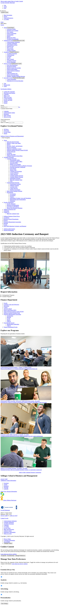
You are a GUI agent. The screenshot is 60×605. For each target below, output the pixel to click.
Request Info (7, 85)
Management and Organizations (18, 199)
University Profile (11, 29)
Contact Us (6, 212)
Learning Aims (13, 187)
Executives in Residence (13, 206)
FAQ (11, 181)
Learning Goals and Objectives (11, 304)
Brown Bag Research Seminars (14, 208)
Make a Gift (7, 96)
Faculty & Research (9, 202)
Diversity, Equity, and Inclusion (14, 146)
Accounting (13, 194)
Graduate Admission (12, 43)
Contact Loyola (4, 518)
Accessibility (7, 541)
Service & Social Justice (13, 75)
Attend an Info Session (9, 229)
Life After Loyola (8, 78)
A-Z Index (6, 526)
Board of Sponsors (11, 147)
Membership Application (13, 324)
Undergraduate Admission (13, 42)
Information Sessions (15, 178)
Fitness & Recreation (12, 69)
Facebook (6, 483)
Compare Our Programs (16, 171)
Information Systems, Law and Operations (20, 198)
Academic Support (11, 60)
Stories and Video (11, 154)
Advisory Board (8, 308)
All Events (6, 130)
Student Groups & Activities (14, 68)
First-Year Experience (12, 65)
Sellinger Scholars (14, 185)
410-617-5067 (4, 479)
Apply (5, 6)
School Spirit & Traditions (13, 70)
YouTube (6, 487)
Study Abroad (10, 59)
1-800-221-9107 (13, 515)
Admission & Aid (8, 40)
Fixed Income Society (9, 323)
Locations (9, 153)
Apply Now (4, 491)
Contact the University (9, 91)
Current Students (8, 98)
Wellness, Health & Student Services (16, 76)
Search (2, 25)
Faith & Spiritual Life (12, 73)
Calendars (6, 94)
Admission (6, 211)
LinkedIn (6, 488)
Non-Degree (13, 168)
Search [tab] (5, 16)
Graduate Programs (11, 158)
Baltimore (9, 72)
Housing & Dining (11, 66)
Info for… (4, 11)
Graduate (9, 56)
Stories (5, 133)
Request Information (9, 230)
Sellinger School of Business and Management (12, 136)
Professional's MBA (15, 160)
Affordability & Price (12, 45)
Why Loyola (10, 47)
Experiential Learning (15, 184)
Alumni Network (11, 151)
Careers (6, 307)
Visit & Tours (10, 49)
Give (5, 8)
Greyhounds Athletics (6, 89)
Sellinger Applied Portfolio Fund (12, 313)
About (5, 27)
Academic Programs (12, 53)
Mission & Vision (11, 37)
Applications (10, 315)
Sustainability (10, 34)
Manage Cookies (8, 543)
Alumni (6, 101)
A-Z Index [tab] (6, 19)
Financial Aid (10, 46)
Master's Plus (13, 170)
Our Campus (10, 32)
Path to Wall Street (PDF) (10, 310)
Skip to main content (6, 1)
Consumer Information (9, 540)
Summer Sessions (11, 50)
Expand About (11, 27)
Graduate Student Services (16, 175)
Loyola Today (7, 132)
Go (19, 107)
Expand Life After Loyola (18, 78)
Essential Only (10, 555)
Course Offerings (14, 172)
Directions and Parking (9, 93)
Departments (10, 192)
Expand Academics (14, 52)
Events (8, 318)
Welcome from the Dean (13, 141)
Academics (6, 52)
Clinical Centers (8, 530)
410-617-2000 (4, 515)
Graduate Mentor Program (16, 177)
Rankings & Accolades (12, 30)
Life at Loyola (7, 63)
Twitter (5, 484)
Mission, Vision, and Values (14, 143)
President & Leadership (12, 39)
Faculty (9, 57)
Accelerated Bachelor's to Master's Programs (21, 165)
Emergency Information (9, 532)
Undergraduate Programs (13, 182)
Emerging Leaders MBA (16, 161)
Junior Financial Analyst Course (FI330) (14, 311)
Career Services (14, 174)
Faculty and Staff (8, 100)
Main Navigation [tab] (8, 15)
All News (6, 129)
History (9, 36)
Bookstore (6, 114)
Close (2, 22)
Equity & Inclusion (11, 33)
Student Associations (15, 189)
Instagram (6, 486)
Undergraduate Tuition (9, 112)
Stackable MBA (14, 163)
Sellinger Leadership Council (14, 149)
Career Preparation (11, 79)
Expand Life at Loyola (16, 63)
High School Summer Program (14, 191)
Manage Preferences (20, 555)
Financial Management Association (12, 314)
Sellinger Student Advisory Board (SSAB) (17, 150)
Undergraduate (10, 55)
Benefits (9, 317)
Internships (6, 306)
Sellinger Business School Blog (14, 156)
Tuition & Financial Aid (9, 209)
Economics (12, 195)
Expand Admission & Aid (18, 40)
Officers (9, 321)
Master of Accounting (15, 164)
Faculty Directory (11, 203)
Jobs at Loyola (7, 117)
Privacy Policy (7, 539)
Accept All (3, 555)
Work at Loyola (7, 97)
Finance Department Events (10, 327)
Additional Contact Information (8, 480)
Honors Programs (11, 62)
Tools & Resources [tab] (8, 18)
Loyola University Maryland (8, 2)
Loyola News (7, 528)
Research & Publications (13, 205)
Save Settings (4, 603)
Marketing (12, 201)
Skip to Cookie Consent (17, 1)
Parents (5, 103)
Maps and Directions (9, 529)
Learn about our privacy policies (9, 554)
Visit (5, 5)
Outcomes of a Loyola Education (15, 80)
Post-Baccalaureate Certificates (17, 167)
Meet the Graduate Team (16, 180)
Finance (12, 196)
